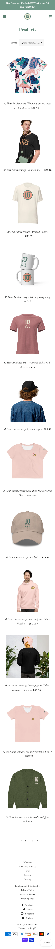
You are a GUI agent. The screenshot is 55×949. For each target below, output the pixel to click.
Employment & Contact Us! (27, 886)
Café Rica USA (31, 924)
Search (27, 875)
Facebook (29, 905)
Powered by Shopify (27, 928)
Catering (27, 879)
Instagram (29, 913)
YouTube (29, 918)
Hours (27, 871)
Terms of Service (27, 894)
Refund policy (27, 898)
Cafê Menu (28, 862)
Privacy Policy (27, 890)
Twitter (29, 909)
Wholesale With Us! (27, 866)
